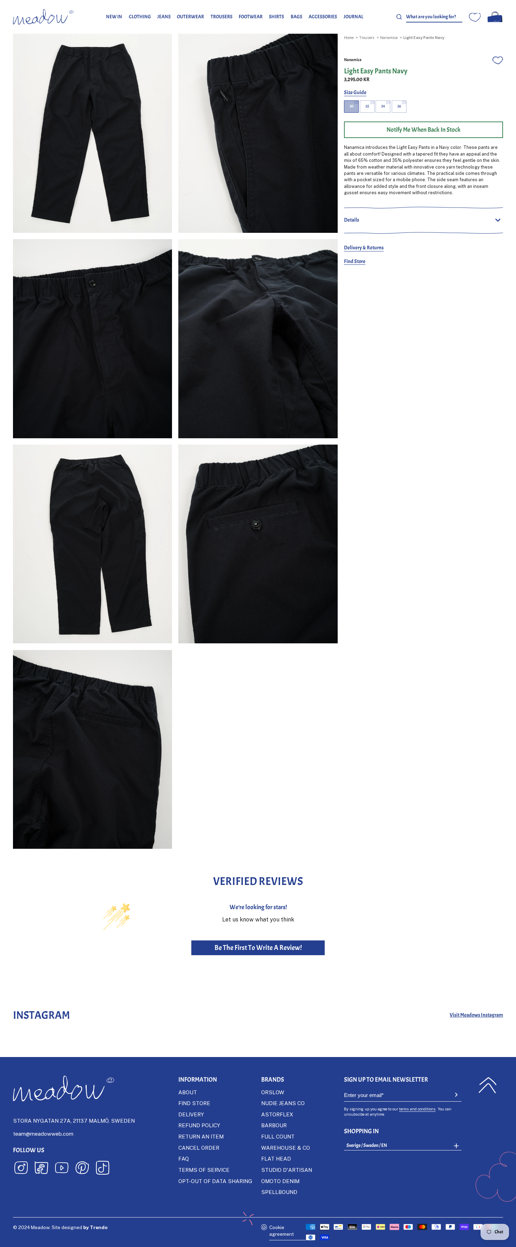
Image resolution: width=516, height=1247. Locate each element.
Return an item (201, 1136)
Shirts (276, 17)
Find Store (354, 261)
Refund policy (199, 1125)
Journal (353, 17)
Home (348, 37)
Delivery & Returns (364, 247)
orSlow (272, 1092)
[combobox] (434, 17)
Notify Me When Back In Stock (423, 129)
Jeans (164, 17)
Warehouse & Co (285, 1147)
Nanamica (389, 37)
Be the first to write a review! (258, 947)
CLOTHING (140, 17)
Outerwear (190, 17)
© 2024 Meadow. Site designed (60, 1227)
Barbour (274, 1125)
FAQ (183, 1158)
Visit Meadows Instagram (476, 1015)
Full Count (278, 1136)
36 (399, 106)
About (187, 1092)
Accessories (323, 17)
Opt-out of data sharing (215, 1181)
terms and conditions (417, 1109)
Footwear (251, 17)
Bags (296, 17)
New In (114, 17)
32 (367, 106)
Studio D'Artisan (286, 1170)
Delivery (191, 1114)
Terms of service (204, 1170)
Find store (194, 1103)
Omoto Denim (280, 1181)
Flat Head (276, 1158)
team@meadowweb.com (43, 1133)
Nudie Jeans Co (283, 1103)
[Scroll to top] (488, 1085)
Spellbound (279, 1192)
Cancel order (198, 1147)
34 (383, 106)
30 (351, 106)
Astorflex (277, 1114)
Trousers (221, 17)
